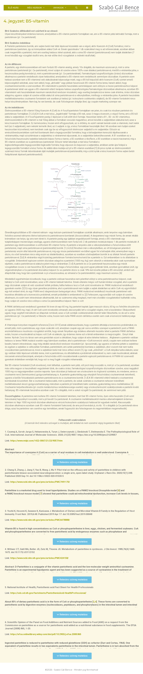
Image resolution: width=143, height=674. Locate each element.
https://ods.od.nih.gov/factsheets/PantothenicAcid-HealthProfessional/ (48, 593)
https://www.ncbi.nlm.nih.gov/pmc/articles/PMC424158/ (39, 558)
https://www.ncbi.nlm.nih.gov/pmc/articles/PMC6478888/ (40, 520)
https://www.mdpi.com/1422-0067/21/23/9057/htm (36, 440)
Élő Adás (13, 7)
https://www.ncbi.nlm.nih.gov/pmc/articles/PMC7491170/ (40, 482)
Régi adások (34, 7)
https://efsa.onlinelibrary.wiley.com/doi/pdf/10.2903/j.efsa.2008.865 (45, 634)
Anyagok (58, 7)
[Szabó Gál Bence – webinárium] (119, 8)
